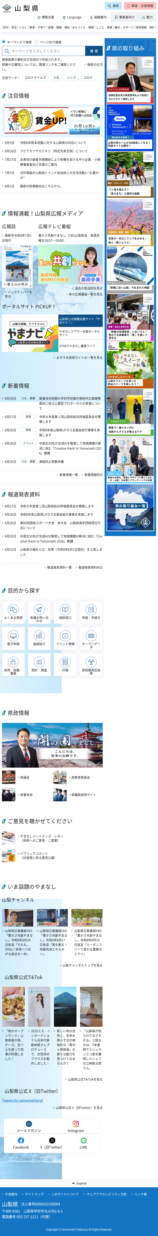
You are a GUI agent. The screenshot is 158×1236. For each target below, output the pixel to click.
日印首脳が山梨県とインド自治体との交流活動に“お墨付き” (59, 175)
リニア (71, 77)
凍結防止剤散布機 (51, 461)
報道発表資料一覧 (59, 567)
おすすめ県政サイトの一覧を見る (79, 357)
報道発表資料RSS (90, 567)
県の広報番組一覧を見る (86, 294)
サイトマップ (34, 1194)
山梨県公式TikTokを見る (85, 1079)
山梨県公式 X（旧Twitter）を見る (79, 1107)
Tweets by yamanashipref (22, 1100)
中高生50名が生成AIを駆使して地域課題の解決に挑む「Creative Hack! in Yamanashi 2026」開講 (70, 448)
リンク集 (140, 1194)
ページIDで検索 (50, 42)
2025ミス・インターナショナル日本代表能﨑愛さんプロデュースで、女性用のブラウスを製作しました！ (40, 1046)
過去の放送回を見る (89, 288)
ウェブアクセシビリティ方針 (107, 1194)
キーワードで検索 (19, 42)
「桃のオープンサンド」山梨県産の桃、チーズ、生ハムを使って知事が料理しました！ (14, 1044)
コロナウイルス (35, 77)
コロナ (88, 77)
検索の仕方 (95, 64)
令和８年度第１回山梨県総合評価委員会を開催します (70, 419)
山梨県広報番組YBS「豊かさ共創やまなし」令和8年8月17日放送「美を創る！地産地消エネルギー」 (53, 942)
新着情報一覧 (69, 474)
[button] (140, 6)
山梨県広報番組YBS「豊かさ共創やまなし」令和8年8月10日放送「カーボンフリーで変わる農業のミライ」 (88, 942)
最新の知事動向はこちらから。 (41, 186)
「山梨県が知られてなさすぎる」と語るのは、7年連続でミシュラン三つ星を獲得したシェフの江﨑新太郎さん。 (92, 1049)
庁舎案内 (11, 1194)
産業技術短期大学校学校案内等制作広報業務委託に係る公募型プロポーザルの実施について (70, 403)
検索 (94, 51)
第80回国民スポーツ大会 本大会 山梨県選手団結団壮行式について (60, 525)
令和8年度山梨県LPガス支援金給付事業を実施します (69, 432)
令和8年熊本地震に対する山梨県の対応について (53, 142)
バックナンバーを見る (18, 294)
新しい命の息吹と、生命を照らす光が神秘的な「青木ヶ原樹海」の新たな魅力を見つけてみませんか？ (66, 1046)
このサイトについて (65, 1194)
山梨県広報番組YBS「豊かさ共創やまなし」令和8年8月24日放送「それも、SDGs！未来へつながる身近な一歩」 (19, 942)
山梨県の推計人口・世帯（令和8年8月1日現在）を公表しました (61, 552)
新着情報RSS (94, 474)
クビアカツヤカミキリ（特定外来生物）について (54, 151)
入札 (56, 77)
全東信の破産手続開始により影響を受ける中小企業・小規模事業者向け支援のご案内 (60, 162)
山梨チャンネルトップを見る (83, 965)
